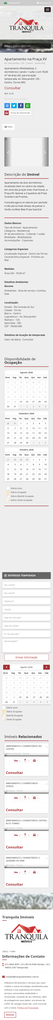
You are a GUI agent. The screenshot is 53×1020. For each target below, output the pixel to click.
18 (21, 396)
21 (39, 396)
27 (15, 382)
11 (21, 392)
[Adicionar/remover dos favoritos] (47, 746)
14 (39, 392)
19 (27, 396)
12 (27, 392)
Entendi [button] (10, 1015)
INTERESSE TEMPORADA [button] (21, 575)
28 (21, 382)
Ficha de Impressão (20, 112)
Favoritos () (45, 2)
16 (8, 396)
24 (15, 401)
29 (27, 382)
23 (8, 401)
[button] (8, 151)
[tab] (26, 575)
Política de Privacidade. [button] (28, 1008)
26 (8, 382)
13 (33, 392)
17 (15, 396)
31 (39, 382)
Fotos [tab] (10, 126)
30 (33, 382)
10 (15, 392)
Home (7, 46)
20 (33, 396)
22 (45, 396)
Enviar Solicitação (27, 657)
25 (21, 401)
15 (45, 392)
